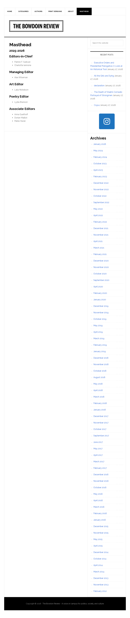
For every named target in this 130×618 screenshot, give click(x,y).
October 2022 (100, 196)
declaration (99, 85)
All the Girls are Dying (104, 76)
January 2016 (99, 520)
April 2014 (98, 565)
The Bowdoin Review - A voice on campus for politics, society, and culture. (73, 604)
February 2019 (100, 345)
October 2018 (99, 371)
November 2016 (101, 481)
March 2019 (98, 338)
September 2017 (101, 435)
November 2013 (100, 584)
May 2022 (98, 209)
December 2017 (100, 416)
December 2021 (100, 228)
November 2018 (101, 364)
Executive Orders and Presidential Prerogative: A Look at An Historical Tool (106, 66)
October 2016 (99, 487)
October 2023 (100, 163)
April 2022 (98, 215)
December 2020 (101, 261)
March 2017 (98, 461)
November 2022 (101, 189)
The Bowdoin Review (65, 26)
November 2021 (100, 235)
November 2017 (100, 422)
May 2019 (98, 325)
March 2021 (98, 248)
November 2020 (101, 267)
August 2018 (99, 377)
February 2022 (100, 222)
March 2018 (98, 397)
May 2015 (97, 539)
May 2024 (98, 150)
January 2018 (99, 410)
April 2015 (98, 546)
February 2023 (100, 176)
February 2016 (100, 513)
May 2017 (97, 448)
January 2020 (99, 299)
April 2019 (98, 332)
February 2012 (100, 591)
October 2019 (99, 319)
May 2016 (98, 494)
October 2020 (100, 273)
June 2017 (98, 442)
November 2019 (101, 312)
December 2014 (100, 552)
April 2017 (98, 455)
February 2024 (100, 157)
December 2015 (100, 526)
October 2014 (99, 559)
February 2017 (100, 468)
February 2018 (100, 403)
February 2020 (100, 293)
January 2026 (99, 144)
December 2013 (100, 578)
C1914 (97, 105)
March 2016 (98, 507)
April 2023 (98, 170)
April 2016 (98, 500)
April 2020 (98, 286)
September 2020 (101, 280)
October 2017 (99, 429)
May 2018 (98, 384)
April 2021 (98, 241)
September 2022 (101, 202)
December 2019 (100, 306)
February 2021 (100, 254)
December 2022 (101, 183)
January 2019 (99, 351)
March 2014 (98, 571)
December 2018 (100, 358)
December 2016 (100, 474)
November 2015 (100, 533)
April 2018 (98, 390)
